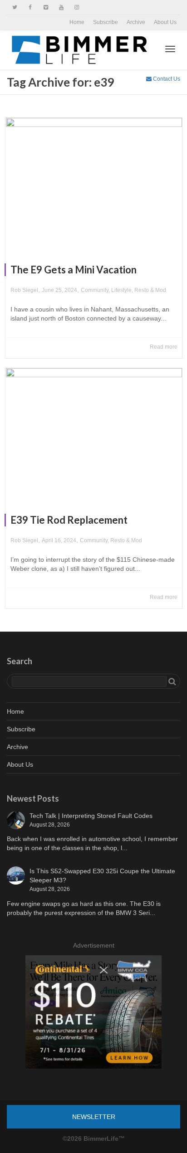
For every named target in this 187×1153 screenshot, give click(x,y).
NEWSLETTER (93, 1116)
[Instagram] (76, 7)
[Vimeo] (45, 7)
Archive (136, 22)
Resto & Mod (150, 290)
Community (94, 290)
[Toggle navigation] (170, 49)
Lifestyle (121, 290)
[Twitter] (14, 7)
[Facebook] (30, 7)
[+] (94, 184)
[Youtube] (61, 7)
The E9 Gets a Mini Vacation (73, 269)
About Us (165, 22)
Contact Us (166, 79)
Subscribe (105, 22)
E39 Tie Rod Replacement (69, 520)
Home (76, 22)
